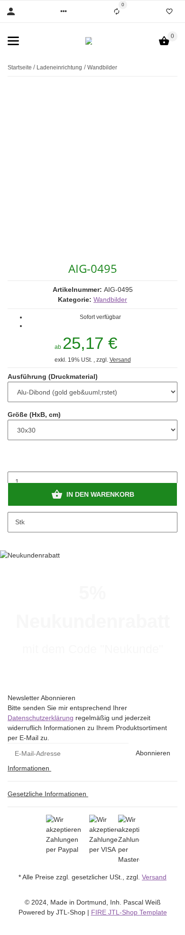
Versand (120, 360)
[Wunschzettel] (169, 11)
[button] (63, 11)
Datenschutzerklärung (41, 718)
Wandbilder (110, 299)
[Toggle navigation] (13, 41)
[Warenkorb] (164, 41)
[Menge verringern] (15, 462)
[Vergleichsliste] (116, 11)
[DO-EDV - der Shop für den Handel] (88, 41)
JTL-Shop (71, 912)
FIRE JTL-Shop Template (129, 912)
